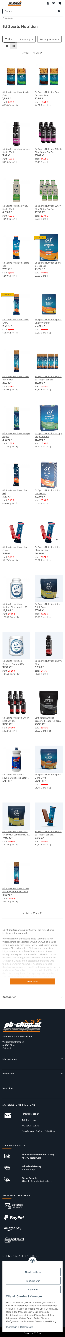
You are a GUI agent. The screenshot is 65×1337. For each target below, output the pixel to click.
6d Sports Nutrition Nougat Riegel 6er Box (48, 435)
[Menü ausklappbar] (3, 2)
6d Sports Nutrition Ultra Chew (15, 549)
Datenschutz (26, 1327)
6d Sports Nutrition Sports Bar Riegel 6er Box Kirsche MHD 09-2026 (15, 890)
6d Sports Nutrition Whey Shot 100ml (15, 207)
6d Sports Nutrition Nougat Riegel (16, 435)
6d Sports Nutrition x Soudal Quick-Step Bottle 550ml (15, 776)
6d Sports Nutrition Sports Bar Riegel (15, 378)
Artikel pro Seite (48, 39)
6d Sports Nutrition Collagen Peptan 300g (13, 662)
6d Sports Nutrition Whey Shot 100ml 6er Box (48, 207)
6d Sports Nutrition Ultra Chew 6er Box (47, 549)
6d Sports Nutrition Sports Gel (15, 264)
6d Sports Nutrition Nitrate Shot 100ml (16, 151)
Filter (10, 39)
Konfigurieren (33, 1281)
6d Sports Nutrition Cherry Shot (48, 662)
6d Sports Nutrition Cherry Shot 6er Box (15, 719)
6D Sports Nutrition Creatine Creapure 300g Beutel (47, 719)
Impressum (11, 1327)
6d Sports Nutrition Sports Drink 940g (48, 776)
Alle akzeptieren (33, 1272)
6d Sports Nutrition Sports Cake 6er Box (48, 94)
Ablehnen (33, 1289)
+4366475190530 (30, 1125)
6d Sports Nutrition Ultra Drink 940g (47, 606)
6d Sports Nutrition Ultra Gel (15, 492)
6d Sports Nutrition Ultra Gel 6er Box (47, 492)
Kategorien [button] (9, 997)
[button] (48, 3)
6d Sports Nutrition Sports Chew (15, 321)
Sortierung (25, 39)
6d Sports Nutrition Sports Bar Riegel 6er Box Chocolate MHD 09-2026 (48, 833)
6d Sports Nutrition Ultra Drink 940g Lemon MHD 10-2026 (16, 833)
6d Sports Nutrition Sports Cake (15, 94)
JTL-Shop (37, 1333)
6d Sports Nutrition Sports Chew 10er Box (48, 321)
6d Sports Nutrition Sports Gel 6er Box (48, 264)
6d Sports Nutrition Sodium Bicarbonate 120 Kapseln (14, 606)
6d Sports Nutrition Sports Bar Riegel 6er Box (48, 378)
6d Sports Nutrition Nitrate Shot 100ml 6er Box (48, 151)
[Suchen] (59, 11)
